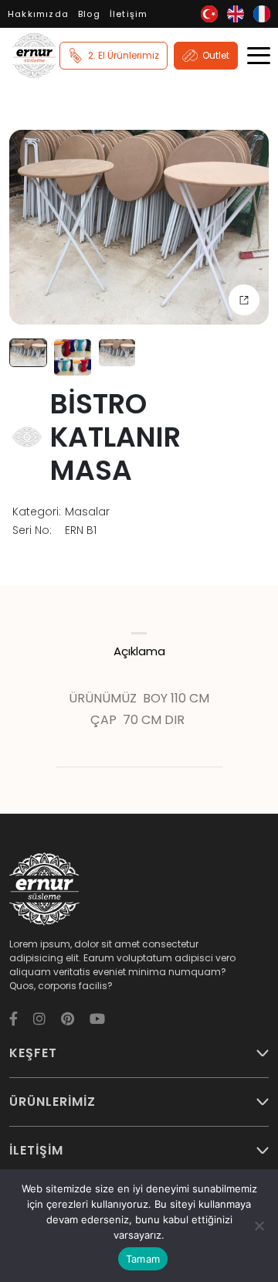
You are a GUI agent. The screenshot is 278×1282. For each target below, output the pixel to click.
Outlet (215, 55)
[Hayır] (258, 1225)
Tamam (143, 1259)
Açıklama (139, 651)
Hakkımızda (38, 14)
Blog (89, 14)
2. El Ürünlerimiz (123, 55)
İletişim (129, 14)
